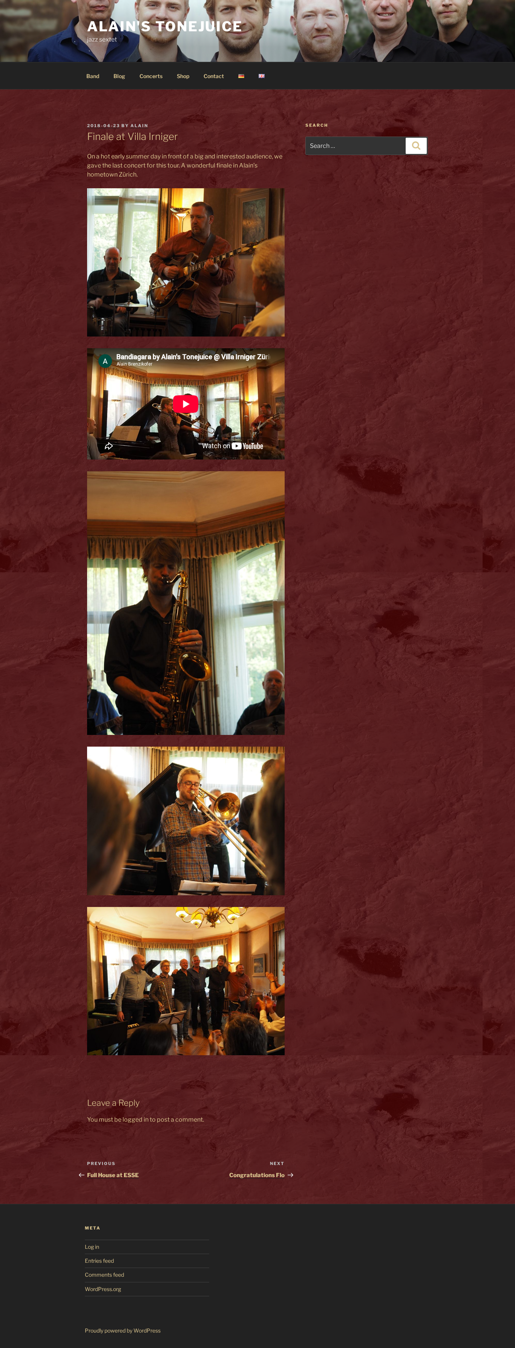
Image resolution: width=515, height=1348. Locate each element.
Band (92, 76)
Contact (214, 76)
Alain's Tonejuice (165, 26)
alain (139, 125)
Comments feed (104, 1274)
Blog (119, 76)
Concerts (150, 76)
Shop (183, 76)
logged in (136, 1119)
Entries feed (99, 1260)
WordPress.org (103, 1289)
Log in (92, 1246)
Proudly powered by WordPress (123, 1330)
